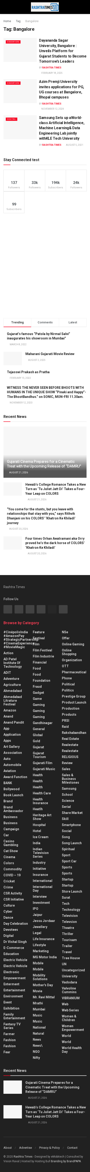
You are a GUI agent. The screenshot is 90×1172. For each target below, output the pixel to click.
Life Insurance (43, 939)
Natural (38, 1033)
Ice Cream (40, 837)
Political (68, 684)
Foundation (41, 680)
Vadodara (69, 982)
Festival (39, 638)
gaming (39, 705)
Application (12, 734)
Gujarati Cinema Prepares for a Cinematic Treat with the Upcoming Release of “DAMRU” (44, 464)
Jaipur (37, 915)
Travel (67, 952)
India (36, 843)
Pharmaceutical (74, 672)
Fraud (37, 686)
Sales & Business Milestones (70, 778)
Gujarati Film (42, 763)
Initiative (39, 869)
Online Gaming (73, 644)
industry (39, 862)
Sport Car (69, 861)
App (6, 728)
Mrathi (38, 1003)
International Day (42, 888)
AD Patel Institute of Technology (12, 662)
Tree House (71, 958)
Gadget (38, 692)
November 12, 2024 (52, 109)
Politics (68, 690)
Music (37, 1015)
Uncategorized (73, 970)
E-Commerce (13, 948)
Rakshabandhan (74, 733)
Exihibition (11, 1008)
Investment (41, 902)
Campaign (11, 829)
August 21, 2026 (18, 472)
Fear (6, 1052)
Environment (13, 996)
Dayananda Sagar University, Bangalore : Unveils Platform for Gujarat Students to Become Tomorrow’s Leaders (63, 51)
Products (69, 714)
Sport (66, 855)
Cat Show (10, 851)
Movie (37, 991)
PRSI (65, 720)
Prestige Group (73, 696)
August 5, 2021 (74, 145)
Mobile (38, 963)
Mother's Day (43, 985)
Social (67, 831)
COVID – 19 (12, 875)
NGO (36, 1051)
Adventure (11, 679)
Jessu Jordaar (44, 921)
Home (7, 21)
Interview (40, 896)
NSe (65, 632)
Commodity (12, 869)
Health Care (42, 793)
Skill (65, 819)
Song (66, 837)
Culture (9, 905)
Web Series (70, 1010)
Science (68, 801)
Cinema (9, 857)
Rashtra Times (51, 67)
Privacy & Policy (49, 1147)
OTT (65, 666)
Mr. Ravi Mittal (44, 997)
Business (10, 817)
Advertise (25, 1147)
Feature (39, 632)
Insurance (40, 875)
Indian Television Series (41, 852)
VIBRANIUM (71, 998)
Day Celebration (15, 923)
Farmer (9, 1034)
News (37, 1039)
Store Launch (72, 891)
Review (67, 763)
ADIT (7, 672)
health (38, 781)
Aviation (9, 771)
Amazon (9, 710)
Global (38, 735)
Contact (72, 1147)
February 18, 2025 (52, 73)
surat (66, 897)
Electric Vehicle (15, 960)
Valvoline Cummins (69, 990)
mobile (38, 969)
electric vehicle (15, 966)
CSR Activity (12, 893)
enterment (11, 984)
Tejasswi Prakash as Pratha (28, 372)
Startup (67, 879)
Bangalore (32, 21)
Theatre (68, 928)
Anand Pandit (13, 722)
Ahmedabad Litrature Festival (12, 700)
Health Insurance (40, 801)
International (42, 881)
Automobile (12, 765)
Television (70, 916)
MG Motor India (45, 957)
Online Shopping (69, 652)
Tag (18, 21)
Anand (8, 716)
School (67, 794)
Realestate (70, 745)
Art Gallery (11, 747)
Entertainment (14, 990)
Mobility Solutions (40, 977)
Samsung (69, 788)
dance (8, 917)
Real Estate (70, 739)
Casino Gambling (10, 843)
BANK (7, 783)
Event (7, 1002)
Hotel (37, 831)
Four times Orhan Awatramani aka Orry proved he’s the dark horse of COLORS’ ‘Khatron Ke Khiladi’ (55, 543)
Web (65, 1004)
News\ (37, 1045)
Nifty (36, 1058)
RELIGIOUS (70, 757)
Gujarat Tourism (39, 755)
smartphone (71, 825)
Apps (7, 740)
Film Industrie (43, 656)
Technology (71, 909)
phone (67, 678)
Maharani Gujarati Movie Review (49, 354)
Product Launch (74, 702)
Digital (11, 119)
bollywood (11, 789)
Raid (65, 726)
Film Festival (42, 650)
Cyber (7, 911)
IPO (35, 909)
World (66, 1036)
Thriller (67, 934)
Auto (7, 759)
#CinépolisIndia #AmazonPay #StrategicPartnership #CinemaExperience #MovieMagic (20, 639)
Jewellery (40, 927)
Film (36, 644)
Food (37, 668)
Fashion (9, 1040)
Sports (67, 867)
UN (64, 964)
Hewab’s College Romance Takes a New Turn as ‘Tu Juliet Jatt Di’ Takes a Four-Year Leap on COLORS (55, 489)
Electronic (11, 972)
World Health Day (72, 1049)
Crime (8, 887)
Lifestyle (39, 945)
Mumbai (39, 1009)
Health (38, 775)
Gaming (39, 711)
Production (70, 708)
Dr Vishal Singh (15, 942)
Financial (40, 662)
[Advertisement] (45, 265)
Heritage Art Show (42, 817)
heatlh (38, 809)
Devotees (10, 930)
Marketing (41, 951)
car (6, 835)
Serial (66, 807)
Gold (36, 741)
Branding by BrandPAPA (66, 1161)
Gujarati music (44, 769)
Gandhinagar (43, 723)
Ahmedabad (12, 691)
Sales (66, 769)
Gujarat (38, 747)
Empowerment (14, 978)
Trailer (67, 946)
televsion (69, 922)
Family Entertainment (14, 1016)
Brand (8, 801)
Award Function (15, 777)
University (69, 976)
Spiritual (68, 849)
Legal (37, 933)
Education (13, 42)
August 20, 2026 (18, 529)
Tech (65, 903)
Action (8, 653)
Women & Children (69, 1018)
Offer (66, 638)
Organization (72, 660)
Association (12, 753)
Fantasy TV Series (12, 1026)
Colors (8, 863)
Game (37, 699)
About (7, 1147)
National (39, 1027)
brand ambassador (13, 809)
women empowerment (73, 1028)
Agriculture (12, 685)
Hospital (39, 825)
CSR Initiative (13, 899)
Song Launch (72, 843)
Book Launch (13, 795)
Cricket (9, 881)
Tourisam (69, 940)
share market (72, 813)
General (39, 729)
